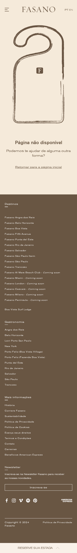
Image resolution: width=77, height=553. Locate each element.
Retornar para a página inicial (38, 167)
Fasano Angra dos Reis (20, 217)
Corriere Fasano (15, 411)
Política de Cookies (17, 427)
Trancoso (11, 385)
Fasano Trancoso (16, 267)
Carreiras (11, 449)
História (10, 405)
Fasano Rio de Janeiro (19, 245)
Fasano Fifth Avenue (18, 234)
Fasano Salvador (15, 250)
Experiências (13, 212)
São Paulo (11, 379)
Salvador (10, 374)
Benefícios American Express (24, 455)
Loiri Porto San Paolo (18, 341)
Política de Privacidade (19, 422)
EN (71, 10)
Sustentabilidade (15, 416)
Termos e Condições (18, 438)
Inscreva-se (38, 487)
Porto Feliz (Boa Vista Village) (24, 352)
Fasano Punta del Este (19, 239)
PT (66, 10)
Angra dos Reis (14, 330)
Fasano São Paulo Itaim (20, 256)
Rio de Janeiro (14, 368)
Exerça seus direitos (18, 433)
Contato (10, 444)
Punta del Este (14, 363)
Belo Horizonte (14, 335)
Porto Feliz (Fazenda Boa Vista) (25, 357)
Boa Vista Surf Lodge (18, 309)
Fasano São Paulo (16, 261)
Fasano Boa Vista (16, 228)
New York (11, 346)
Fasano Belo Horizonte (19, 223)
